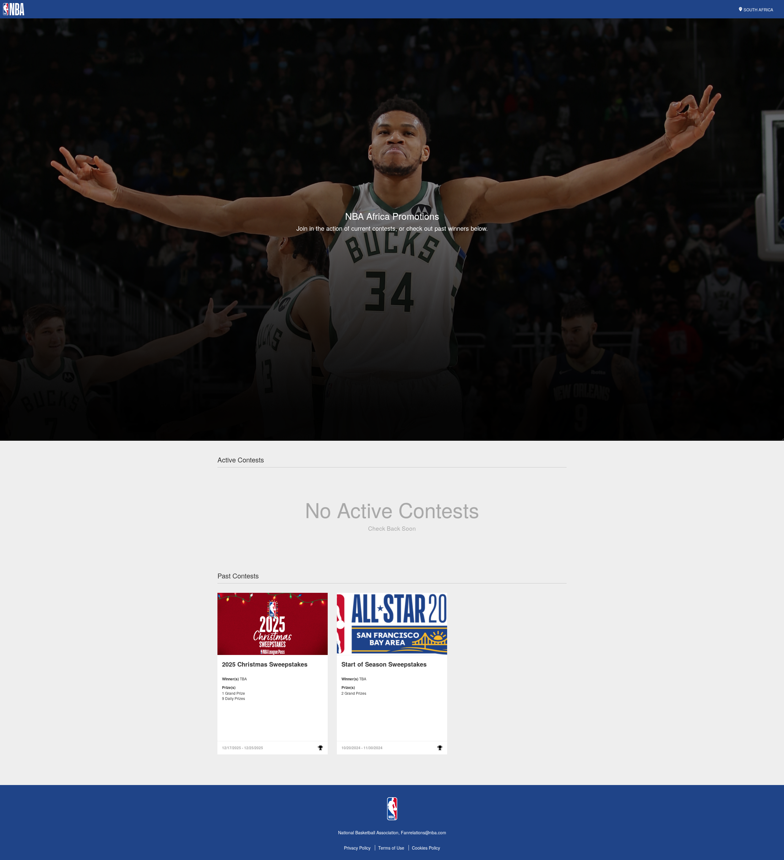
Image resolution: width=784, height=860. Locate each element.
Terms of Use (391, 848)
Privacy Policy (357, 848)
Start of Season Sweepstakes (384, 664)
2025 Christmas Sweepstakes (264, 664)
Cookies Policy (426, 848)
